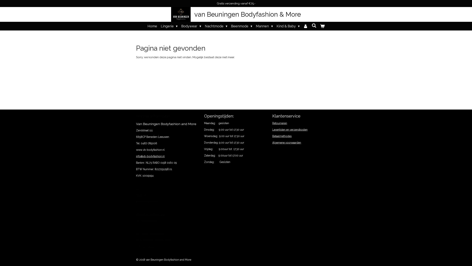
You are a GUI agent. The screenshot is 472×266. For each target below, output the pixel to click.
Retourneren (279, 123)
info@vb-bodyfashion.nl (150, 156)
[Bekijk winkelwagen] (322, 26)
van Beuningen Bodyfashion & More (247, 14)
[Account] (305, 26)
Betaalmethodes (282, 136)
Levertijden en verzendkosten (290, 129)
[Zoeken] (314, 25)
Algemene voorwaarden (286, 142)
